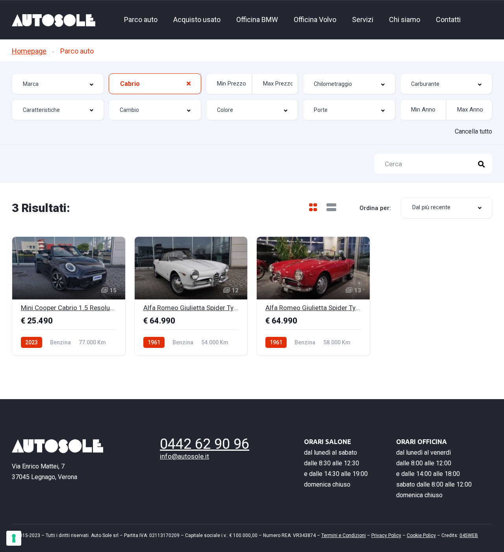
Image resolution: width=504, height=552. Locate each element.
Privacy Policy (386, 535)
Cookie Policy (421, 535)
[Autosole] (53, 20)
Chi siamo (404, 19)
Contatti (448, 19)
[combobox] (58, 83)
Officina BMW (257, 19)
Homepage (29, 51)
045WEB (469, 535)
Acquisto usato (196, 19)
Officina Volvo (315, 19)
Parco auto (141, 19)
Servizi (362, 19)
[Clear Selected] (189, 83)
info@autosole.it (184, 456)
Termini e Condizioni (343, 535)
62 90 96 (204, 444)
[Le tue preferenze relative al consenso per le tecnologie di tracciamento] (13, 538)
